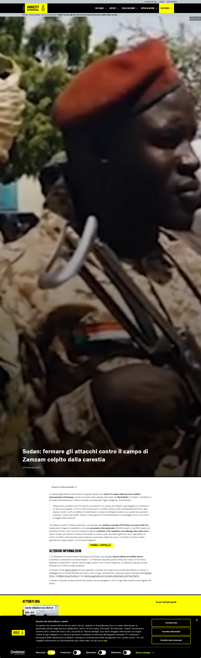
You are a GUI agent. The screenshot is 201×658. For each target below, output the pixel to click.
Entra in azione (147, 8)
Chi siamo (99, 8)
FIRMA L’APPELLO (100, 545)
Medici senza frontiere (68, 576)
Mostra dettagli (143, 652)
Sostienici (164, 8)
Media (161, 2)
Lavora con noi (151, 2)
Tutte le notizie (34, 15)
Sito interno (172, 2)
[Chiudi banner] (197, 620)
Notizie (113, 8)
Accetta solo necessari (171, 640)
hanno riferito (71, 570)
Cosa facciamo (128, 8)
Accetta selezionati (171, 631)
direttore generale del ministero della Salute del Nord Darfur (111, 576)
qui (105, 640)
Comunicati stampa (49, 15)
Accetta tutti (171, 623)
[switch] (77, 652)
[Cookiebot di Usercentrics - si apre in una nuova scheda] (18, 653)
